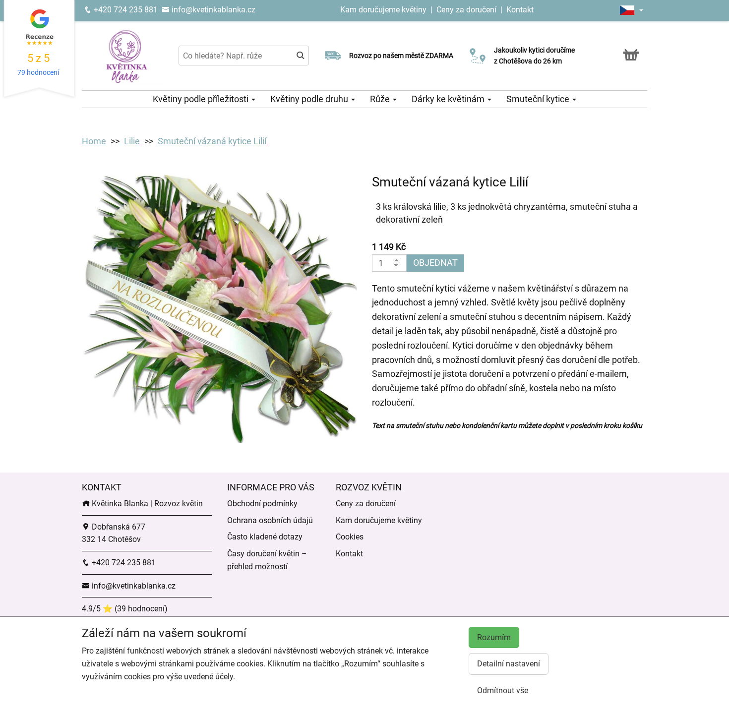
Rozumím (494, 637)
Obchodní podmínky (262, 503)
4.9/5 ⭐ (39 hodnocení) (125, 608)
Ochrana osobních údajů (270, 520)
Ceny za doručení (466, 9)
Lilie (132, 141)
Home (94, 141)
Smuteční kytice (538, 99)
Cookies (350, 536)
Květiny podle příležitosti (201, 99)
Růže (381, 99)
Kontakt (520, 9)
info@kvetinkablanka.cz (212, 9)
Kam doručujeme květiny (383, 9)
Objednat (435, 262)
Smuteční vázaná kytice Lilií (212, 141)
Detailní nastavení (508, 663)
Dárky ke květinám (449, 99)
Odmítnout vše (502, 690)
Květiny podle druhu (310, 99)
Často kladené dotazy (265, 536)
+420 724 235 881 (125, 9)
